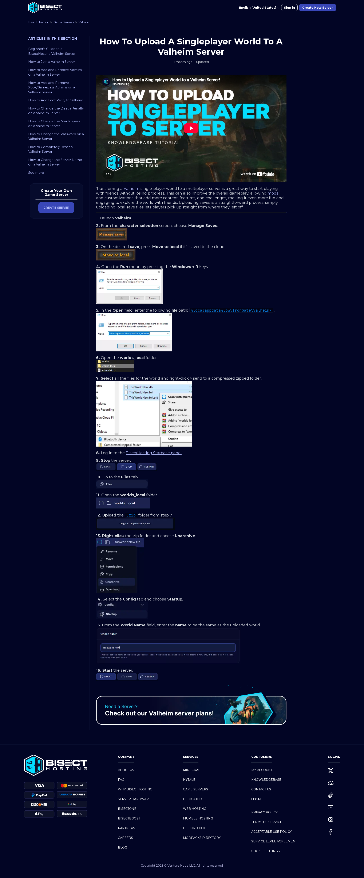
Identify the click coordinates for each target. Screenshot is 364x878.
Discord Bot (194, 828)
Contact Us (261, 789)
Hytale (189, 780)
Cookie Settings (265, 851)
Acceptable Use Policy (271, 832)
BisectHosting (38, 22)
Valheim (84, 22)
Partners (126, 828)
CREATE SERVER (56, 207)
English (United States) (258, 7)
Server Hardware (134, 799)
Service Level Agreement (274, 841)
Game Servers (64, 22)
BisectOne (127, 809)
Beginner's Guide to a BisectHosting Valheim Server (51, 51)
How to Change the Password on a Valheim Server (56, 136)
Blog (122, 847)
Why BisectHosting (135, 789)
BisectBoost (129, 818)
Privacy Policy (264, 812)
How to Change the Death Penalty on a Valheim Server (56, 110)
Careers (125, 838)
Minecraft (192, 770)
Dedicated (192, 799)
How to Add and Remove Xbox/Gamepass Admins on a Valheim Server (51, 87)
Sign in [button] (289, 7)
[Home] (45, 7)
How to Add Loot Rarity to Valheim (55, 100)
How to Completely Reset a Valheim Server (50, 149)
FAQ (121, 780)
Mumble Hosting (198, 818)
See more (36, 173)
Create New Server (317, 7)
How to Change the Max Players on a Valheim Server (54, 123)
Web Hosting (194, 809)
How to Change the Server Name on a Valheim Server (55, 162)
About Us (126, 770)
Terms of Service (266, 822)
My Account (261, 770)
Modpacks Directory (202, 838)
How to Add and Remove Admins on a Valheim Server (55, 72)
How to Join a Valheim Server (51, 62)
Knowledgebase (266, 780)
